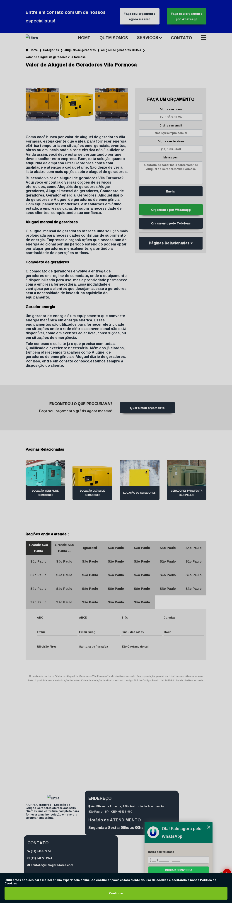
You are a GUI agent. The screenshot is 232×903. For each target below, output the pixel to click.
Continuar (116, 893)
